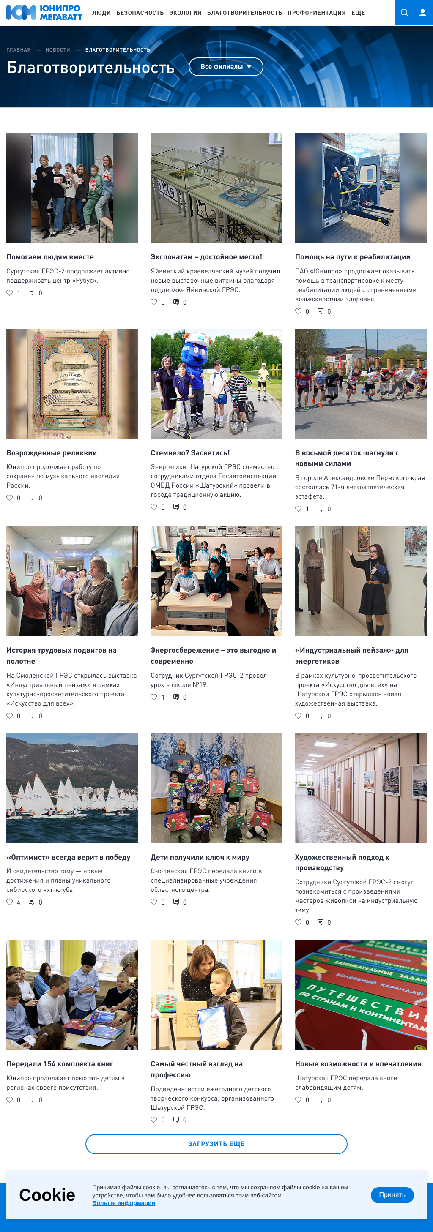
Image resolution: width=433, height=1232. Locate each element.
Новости (58, 49)
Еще (358, 13)
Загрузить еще (216, 1144)
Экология (186, 13)
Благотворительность (244, 13)
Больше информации (123, 1202)
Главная (19, 49)
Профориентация (317, 13)
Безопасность (140, 13)
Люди (101, 13)
